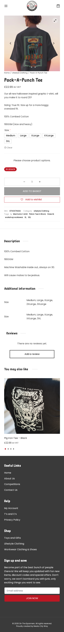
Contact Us (10, 490)
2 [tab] (8, 448)
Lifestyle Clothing (20, 73)
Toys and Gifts (12, 538)
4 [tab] (13, 448)
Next (54, 43)
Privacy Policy (12, 519)
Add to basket (32, 191)
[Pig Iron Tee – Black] (32, 406)
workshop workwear (14, 217)
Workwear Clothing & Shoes (20, 549)
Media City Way (41, 626)
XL (25, 217)
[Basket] (58, 6)
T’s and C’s (10, 514)
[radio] (10, 135)
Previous (10, 43)
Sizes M (50, 214)
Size (7, 130)
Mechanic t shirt (20, 214)
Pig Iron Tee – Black (15, 438)
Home (7, 73)
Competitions (12, 484)
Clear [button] (9, 147)
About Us (9, 478)
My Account (11, 508)
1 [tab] (5, 449)
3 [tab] (10, 448)
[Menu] (6, 6)
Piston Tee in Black (37, 214)
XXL (29, 217)
